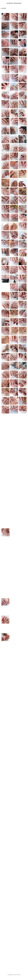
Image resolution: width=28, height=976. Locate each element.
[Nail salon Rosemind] (14, 3)
